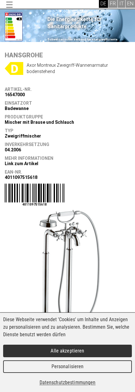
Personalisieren (67, 366)
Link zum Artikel (21, 163)
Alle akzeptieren (67, 351)
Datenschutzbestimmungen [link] (68, 382)
